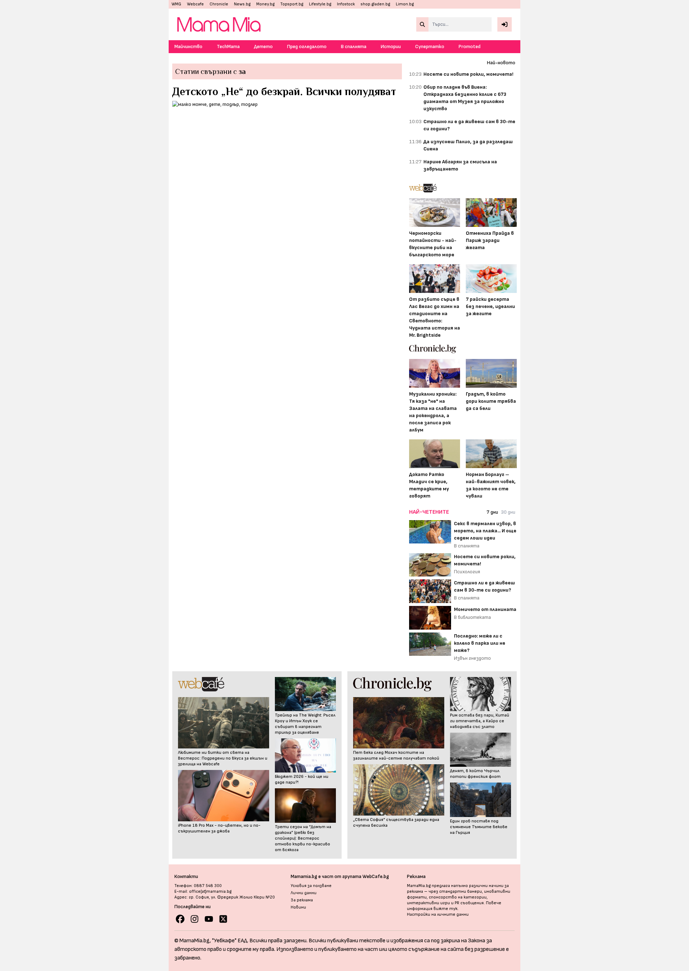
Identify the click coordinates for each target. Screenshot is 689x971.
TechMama (228, 46)
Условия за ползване (311, 885)
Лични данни (304, 893)
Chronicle (219, 4)
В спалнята (353, 46)
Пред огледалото (307, 46)
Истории (391, 46)
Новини (298, 907)
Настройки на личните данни (438, 914)
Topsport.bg (291, 4)
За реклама (302, 900)
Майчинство (188, 46)
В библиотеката (472, 617)
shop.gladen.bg (375, 4)
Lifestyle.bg (320, 4)
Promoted (470, 46)
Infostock (346, 4)
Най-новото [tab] (501, 63)
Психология (467, 572)
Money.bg (265, 4)
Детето (263, 46)
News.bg (242, 4)
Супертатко (429, 46)
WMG (176, 4)
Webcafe (195, 4)
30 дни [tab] (508, 512)
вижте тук (445, 908)
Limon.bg (405, 4)
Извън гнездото (472, 658)
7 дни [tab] (492, 512)
